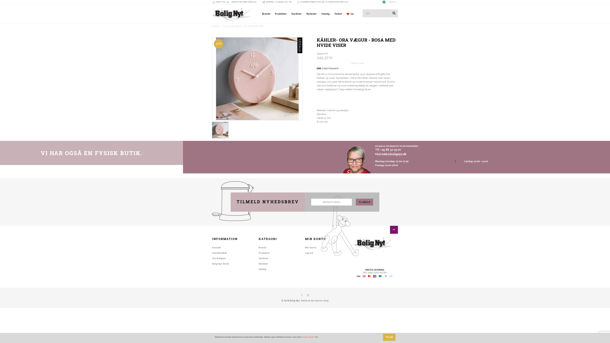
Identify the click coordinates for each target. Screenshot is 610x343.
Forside (216, 26)
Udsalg (325, 14)
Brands (266, 14)
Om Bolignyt (219, 258)
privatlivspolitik (308, 337)
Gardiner (296, 14)
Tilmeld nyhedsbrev (268, 201)
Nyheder (311, 14)
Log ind (309, 252)
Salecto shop (321, 300)
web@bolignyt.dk (393, 154)
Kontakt (216, 247)
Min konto (310, 247)
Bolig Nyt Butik (220, 263)
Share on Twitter (326, 131)
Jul (351, 14)
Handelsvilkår (219, 252)
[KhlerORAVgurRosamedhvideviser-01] (220, 130)
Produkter (281, 14)
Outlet (338, 14)
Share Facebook (320, 131)
